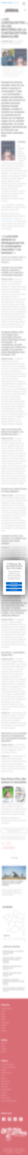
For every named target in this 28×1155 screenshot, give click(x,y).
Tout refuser (14, 586)
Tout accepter (14, 583)
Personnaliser (14, 590)
